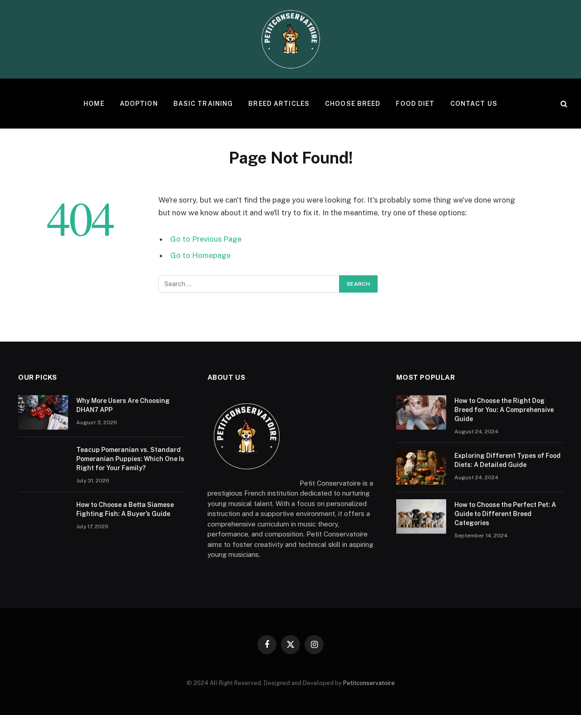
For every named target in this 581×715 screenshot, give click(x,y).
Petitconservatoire (369, 683)
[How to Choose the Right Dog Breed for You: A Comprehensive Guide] (421, 412)
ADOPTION (139, 103)
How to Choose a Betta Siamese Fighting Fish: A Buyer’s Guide (125, 509)
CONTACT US (473, 103)
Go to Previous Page (205, 238)
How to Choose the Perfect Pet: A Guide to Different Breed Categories (505, 513)
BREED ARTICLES (279, 103)
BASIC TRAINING (203, 103)
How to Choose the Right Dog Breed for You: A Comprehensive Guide (504, 409)
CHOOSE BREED (352, 103)
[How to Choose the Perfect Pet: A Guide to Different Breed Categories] (421, 516)
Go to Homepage (200, 255)
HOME (94, 103)
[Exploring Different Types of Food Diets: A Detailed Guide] (421, 467)
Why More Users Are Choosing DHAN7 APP (123, 405)
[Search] (563, 104)
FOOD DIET (415, 103)
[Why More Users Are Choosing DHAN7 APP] (43, 412)
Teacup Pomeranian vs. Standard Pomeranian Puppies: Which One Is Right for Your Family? (130, 459)
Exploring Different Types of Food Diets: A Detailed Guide (507, 460)
